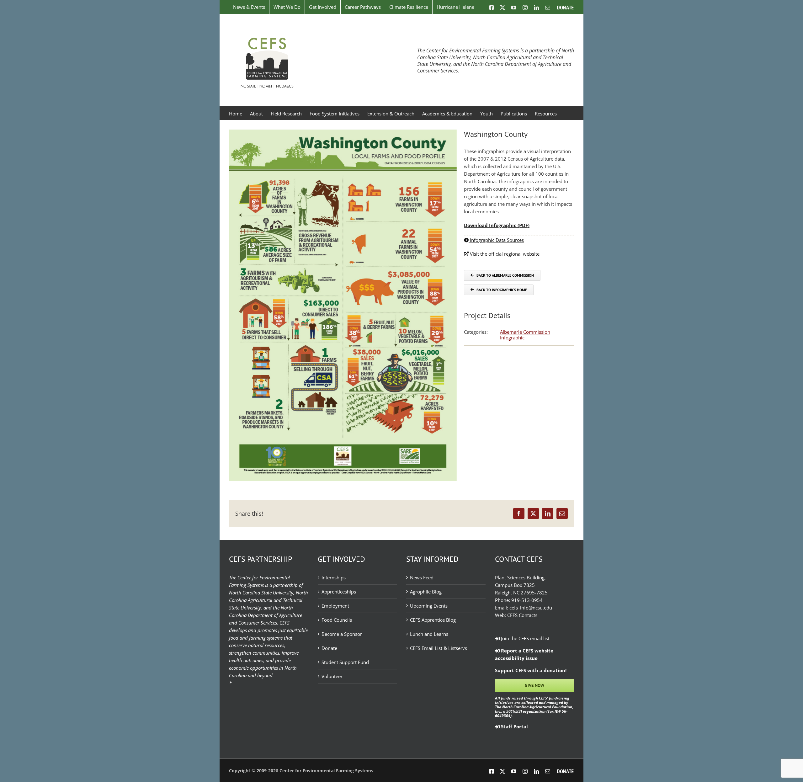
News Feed (421, 577)
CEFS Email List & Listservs (438, 648)
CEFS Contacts (522, 615)
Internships (334, 577)
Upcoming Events (429, 606)
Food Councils (337, 620)
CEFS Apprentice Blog (433, 620)
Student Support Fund (345, 662)
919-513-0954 (527, 600)
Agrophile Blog (426, 591)
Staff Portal (514, 726)
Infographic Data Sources (496, 240)
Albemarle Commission (525, 332)
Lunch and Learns (429, 634)
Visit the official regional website (504, 254)
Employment (335, 606)
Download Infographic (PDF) (496, 225)
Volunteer (332, 676)
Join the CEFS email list (525, 638)
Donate (329, 648)
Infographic (512, 337)
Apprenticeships (339, 591)
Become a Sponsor (342, 634)
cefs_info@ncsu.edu (530, 607)
